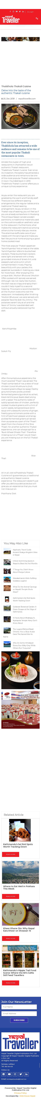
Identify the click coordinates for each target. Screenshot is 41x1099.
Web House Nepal (27, 1096)
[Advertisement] (20, 62)
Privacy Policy (20, 1093)
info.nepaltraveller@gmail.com (16, 1079)
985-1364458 (9, 1066)
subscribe (19, 1020)
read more (10, 854)
